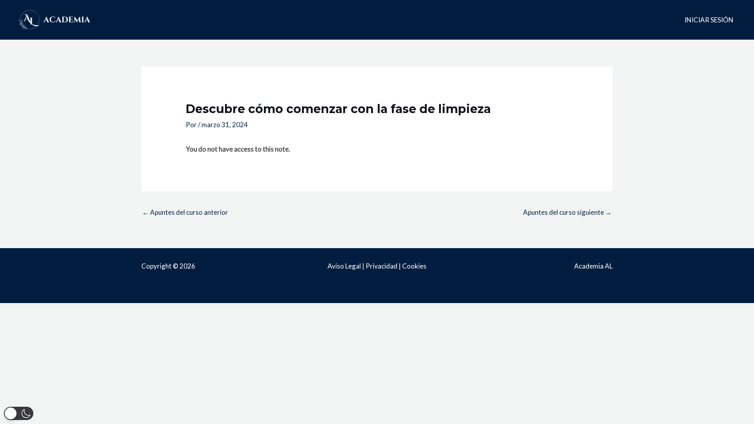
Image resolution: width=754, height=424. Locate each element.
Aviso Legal (344, 266)
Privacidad (381, 266)
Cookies (414, 266)
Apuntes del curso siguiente (567, 212)
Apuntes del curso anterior (185, 212)
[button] (18, 413)
